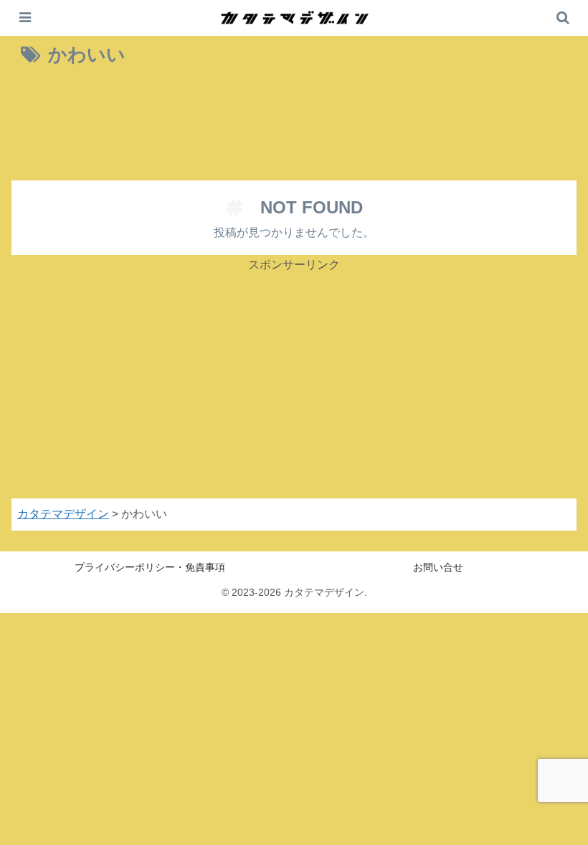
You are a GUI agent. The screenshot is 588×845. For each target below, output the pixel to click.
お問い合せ (438, 567)
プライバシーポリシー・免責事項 (150, 567)
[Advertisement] (294, 127)
